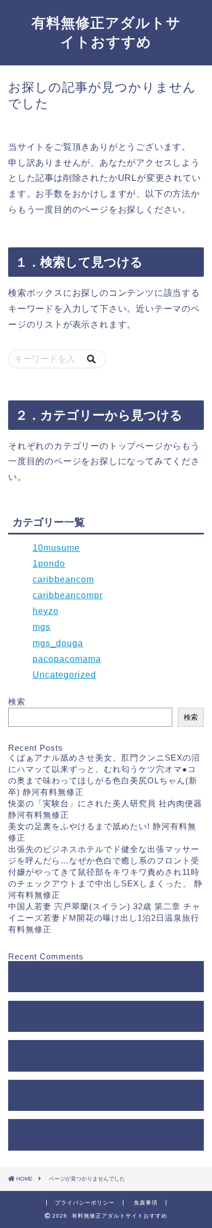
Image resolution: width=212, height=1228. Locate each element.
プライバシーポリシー (85, 1203)
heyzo (46, 611)
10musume (56, 547)
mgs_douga (58, 643)
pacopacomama (67, 659)
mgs (42, 626)
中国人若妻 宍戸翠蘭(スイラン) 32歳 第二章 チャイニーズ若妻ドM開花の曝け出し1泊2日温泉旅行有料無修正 (104, 918)
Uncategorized (64, 674)
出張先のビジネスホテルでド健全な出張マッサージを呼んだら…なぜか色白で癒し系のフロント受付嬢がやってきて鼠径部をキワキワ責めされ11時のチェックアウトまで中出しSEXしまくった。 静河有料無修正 (105, 871)
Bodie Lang (92, 1095)
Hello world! (32, 976)
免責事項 (146, 1203)
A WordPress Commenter (121, 1134)
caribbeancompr (68, 595)
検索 (17, 701)
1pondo (49, 563)
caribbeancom (63, 579)
